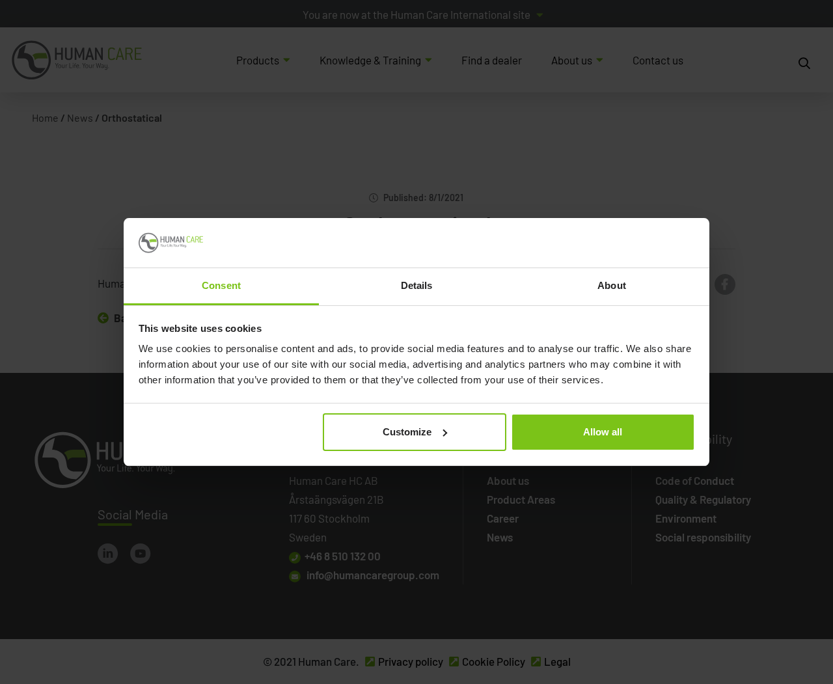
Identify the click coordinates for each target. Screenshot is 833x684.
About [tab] (611, 285)
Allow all (602, 431)
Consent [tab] (221, 285)
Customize (407, 431)
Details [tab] (417, 285)
